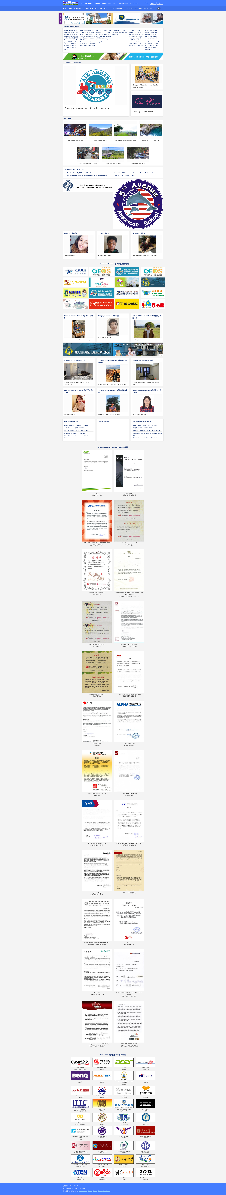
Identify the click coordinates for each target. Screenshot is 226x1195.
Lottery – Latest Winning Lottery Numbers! (76, 425)
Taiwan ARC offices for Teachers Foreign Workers (147, 430)
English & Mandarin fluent (140, 414)
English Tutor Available (104, 255)
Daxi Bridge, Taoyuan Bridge (113, 163)
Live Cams (67, 118)
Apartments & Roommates (128, 3)
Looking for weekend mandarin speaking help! (77, 340)
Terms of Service (83, 1191)
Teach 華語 (138, 8)
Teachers (96, 3)
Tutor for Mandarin (69, 414)
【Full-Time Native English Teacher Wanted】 (79, 173)
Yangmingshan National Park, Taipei (125, 140)
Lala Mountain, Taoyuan (100, 140)
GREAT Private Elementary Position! (125, 175)
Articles (111, 8)
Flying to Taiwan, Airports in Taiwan (74, 427)
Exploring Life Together (104, 337)
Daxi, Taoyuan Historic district (88, 163)
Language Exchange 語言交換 (73, 8)
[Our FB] (158, 7)
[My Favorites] (147, 3)
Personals (103, 8)
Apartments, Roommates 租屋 (74, 360)
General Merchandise (92, 8)
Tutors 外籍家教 (103, 233)
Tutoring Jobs (106, 3)
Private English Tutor (70, 255)
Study (146, 8)
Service (90, 1191)
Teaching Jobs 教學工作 (72, 62)
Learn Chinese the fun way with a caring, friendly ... (112, 384)
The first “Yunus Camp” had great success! (76, 430)
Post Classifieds (60, 18)
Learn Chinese (128, 8)
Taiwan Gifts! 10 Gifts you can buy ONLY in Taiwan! (76, 437)
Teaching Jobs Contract (104, 1191)
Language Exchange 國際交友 (108, 316)
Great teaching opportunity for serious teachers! (87, 108)
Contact (95, 1191)
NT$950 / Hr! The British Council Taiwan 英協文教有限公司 (119, 32)
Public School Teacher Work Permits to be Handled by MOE (147, 434)
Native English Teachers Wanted (143, 112)
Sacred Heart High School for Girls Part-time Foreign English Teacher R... (135, 173)
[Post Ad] (143, 3)
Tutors (114, 3)
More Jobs (118, 8)
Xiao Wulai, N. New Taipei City (150, 140)
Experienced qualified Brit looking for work (145, 255)
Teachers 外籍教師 (70, 233)
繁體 (160, 3)
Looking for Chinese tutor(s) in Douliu (109, 414)
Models (151, 8)
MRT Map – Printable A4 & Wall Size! (74, 433)
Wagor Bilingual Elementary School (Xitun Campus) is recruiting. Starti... (86, 175)
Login (152, 3)
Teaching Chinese (138, 340)
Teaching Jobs (86, 3)
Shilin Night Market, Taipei (138, 163)
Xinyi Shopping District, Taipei (75, 140)
